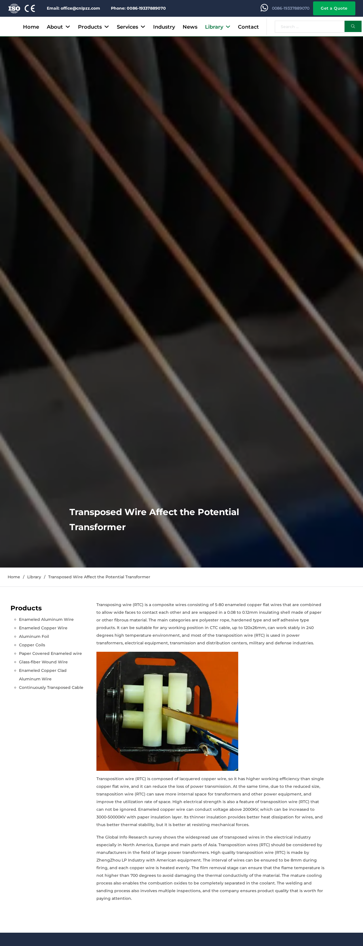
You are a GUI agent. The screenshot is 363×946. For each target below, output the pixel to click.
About (55, 27)
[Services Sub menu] (142, 26)
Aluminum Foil (34, 636)
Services (127, 27)
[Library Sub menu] (228, 26)
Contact (248, 27)
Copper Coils (32, 644)
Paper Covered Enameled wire (50, 653)
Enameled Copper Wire (43, 627)
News (190, 27)
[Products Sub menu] (106, 26)
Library (214, 27)
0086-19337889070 (290, 8)
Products (90, 27)
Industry (164, 27)
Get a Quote (334, 8)
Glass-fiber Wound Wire (43, 661)
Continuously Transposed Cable (51, 687)
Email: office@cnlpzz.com (73, 8)
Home (31, 27)
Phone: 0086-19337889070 (138, 8)
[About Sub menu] (67, 26)
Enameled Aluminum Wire (46, 619)
